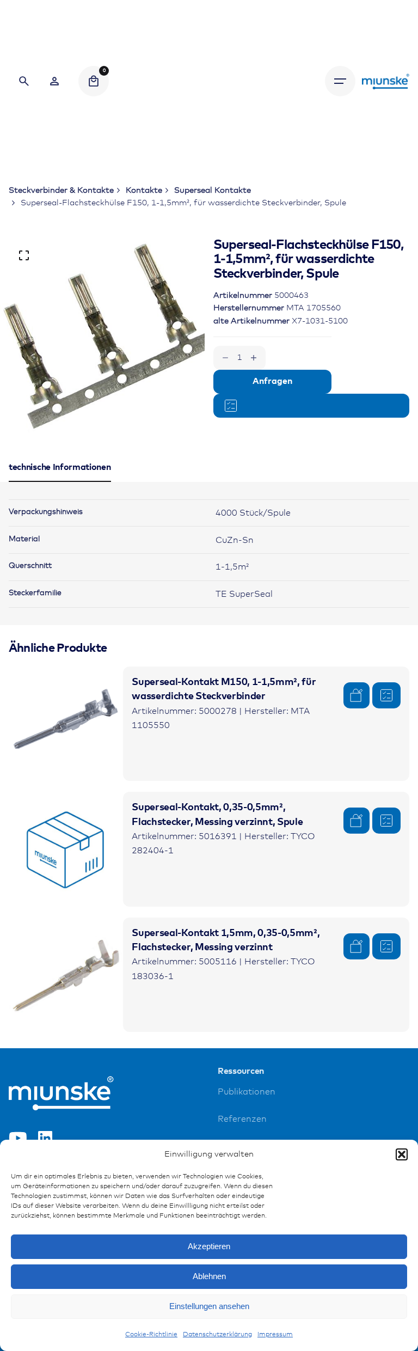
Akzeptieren (209, 1246)
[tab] (60, 481)
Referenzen (242, 1119)
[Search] (24, 81)
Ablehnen (209, 1276)
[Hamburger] (340, 81)
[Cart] (93, 81)
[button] (401, 1154)
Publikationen (246, 1092)
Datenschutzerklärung (217, 1334)
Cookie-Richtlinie (151, 1334)
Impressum (275, 1334)
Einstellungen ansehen (209, 1306)
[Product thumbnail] (66, 724)
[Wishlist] (54, 81)
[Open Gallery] (24, 255)
